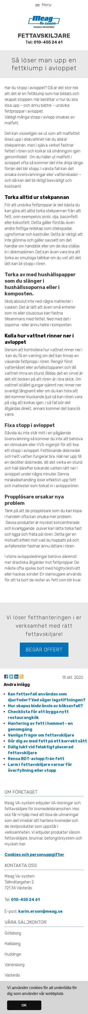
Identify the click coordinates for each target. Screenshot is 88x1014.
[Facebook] (6, 677)
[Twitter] (11, 677)
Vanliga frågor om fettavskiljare (41, 735)
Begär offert (44, 650)
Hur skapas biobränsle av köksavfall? (45, 705)
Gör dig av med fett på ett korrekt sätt (47, 741)
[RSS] (21, 677)
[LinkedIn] (16, 677)
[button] (65, 994)
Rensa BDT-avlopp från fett (36, 758)
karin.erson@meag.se (40, 911)
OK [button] (24, 1005)
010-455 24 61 (48, 42)
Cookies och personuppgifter (34, 854)
